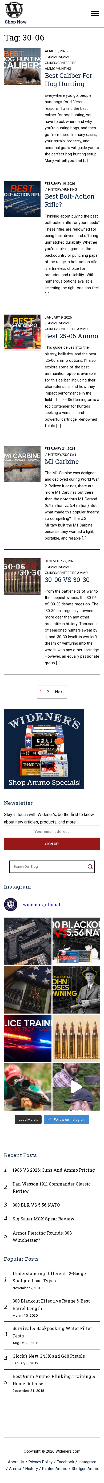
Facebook (65, 1462)
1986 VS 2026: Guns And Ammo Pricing (54, 1170)
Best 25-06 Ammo (71, 336)
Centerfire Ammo (72, 329)
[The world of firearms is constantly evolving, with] (76, 1038)
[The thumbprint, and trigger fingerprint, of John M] (76, 990)
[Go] (90, 867)
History (54, 189)
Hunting (64, 69)
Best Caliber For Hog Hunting (68, 79)
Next (59, 691)
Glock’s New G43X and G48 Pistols (49, 1356)
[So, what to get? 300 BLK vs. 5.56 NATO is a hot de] (76, 941)
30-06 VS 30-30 (67, 579)
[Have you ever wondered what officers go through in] (27, 1038)
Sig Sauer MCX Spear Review (43, 1218)
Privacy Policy (41, 1462)
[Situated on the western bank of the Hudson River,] (27, 990)
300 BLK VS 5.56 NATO (36, 1205)
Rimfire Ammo (54, 1468)
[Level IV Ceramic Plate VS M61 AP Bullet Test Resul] (76, 1087)
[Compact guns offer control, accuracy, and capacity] (27, 941)
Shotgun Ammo (85, 1468)
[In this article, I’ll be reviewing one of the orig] (27, 1087)
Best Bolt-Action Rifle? (70, 200)
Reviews (69, 454)
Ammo (53, 57)
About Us (16, 1462)
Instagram (87, 1462)
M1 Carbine (62, 461)
